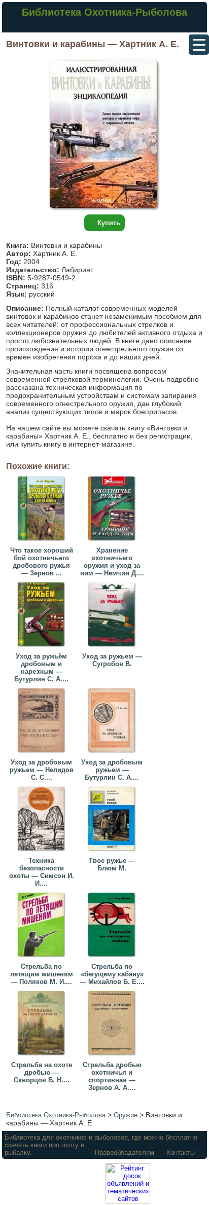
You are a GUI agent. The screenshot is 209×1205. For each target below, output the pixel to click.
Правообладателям (124, 1152)
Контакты (180, 1152)
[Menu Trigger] (199, 44)
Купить (108, 223)
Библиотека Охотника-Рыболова (104, 12)
